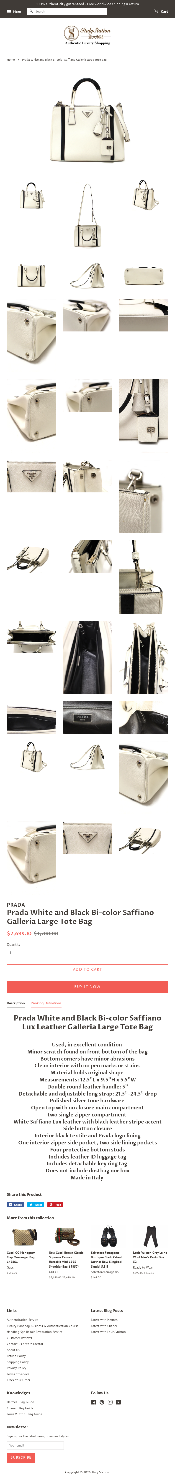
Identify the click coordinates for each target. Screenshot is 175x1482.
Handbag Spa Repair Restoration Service (34, 1332)
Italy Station (100, 1472)
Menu (16, 12)
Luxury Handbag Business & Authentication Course (42, 1326)
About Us (13, 1350)
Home (11, 60)
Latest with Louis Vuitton (108, 1332)
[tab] (16, 1004)
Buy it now (87, 986)
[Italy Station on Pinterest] (101, 1403)
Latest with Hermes (104, 1320)
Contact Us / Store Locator (25, 1344)
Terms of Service (18, 1374)
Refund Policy (16, 1356)
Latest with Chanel (104, 1326)
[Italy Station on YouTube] (118, 1403)
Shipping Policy (18, 1362)
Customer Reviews (19, 1338)
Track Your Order (18, 1380)
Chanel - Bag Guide (20, 1408)
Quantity (13, 944)
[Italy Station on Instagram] (110, 1403)
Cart (164, 12)
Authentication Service (22, 1320)
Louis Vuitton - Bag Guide (24, 1414)
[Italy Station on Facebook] (93, 1403)
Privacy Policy (16, 1368)
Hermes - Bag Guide (20, 1402)
